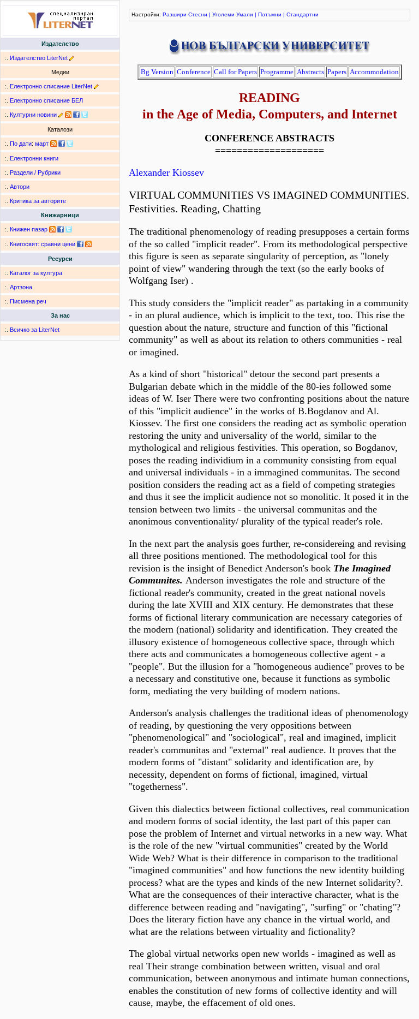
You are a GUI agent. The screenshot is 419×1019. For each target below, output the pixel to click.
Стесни (197, 14)
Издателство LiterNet (39, 58)
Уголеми (223, 14)
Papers (336, 72)
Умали (244, 14)
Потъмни (270, 14)
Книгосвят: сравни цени (42, 244)
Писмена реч (28, 301)
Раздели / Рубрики (35, 172)
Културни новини (33, 114)
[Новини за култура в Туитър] (84, 114)
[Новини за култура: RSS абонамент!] (68, 114)
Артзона (21, 287)
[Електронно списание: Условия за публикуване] (96, 86)
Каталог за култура (36, 273)
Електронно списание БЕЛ (46, 100)
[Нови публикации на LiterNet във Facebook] (61, 143)
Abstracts (310, 72)
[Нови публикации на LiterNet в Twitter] (70, 143)
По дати (21, 143)
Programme (277, 72)
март (42, 143)
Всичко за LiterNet (34, 329)
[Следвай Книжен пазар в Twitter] (68, 229)
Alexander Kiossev (166, 172)
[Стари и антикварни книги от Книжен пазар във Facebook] (60, 229)
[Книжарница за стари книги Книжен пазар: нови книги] (52, 229)
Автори (19, 186)
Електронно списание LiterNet (51, 86)
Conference (194, 72)
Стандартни (302, 14)
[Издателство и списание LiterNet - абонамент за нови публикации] (53, 143)
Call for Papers (235, 72)
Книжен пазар (28, 229)
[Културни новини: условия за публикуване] (60, 114)
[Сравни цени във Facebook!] (80, 244)
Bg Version (157, 72)
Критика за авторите (38, 201)
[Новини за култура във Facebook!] (76, 114)
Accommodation (374, 72)
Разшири (175, 14)
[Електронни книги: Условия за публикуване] (71, 58)
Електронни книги (34, 158)
